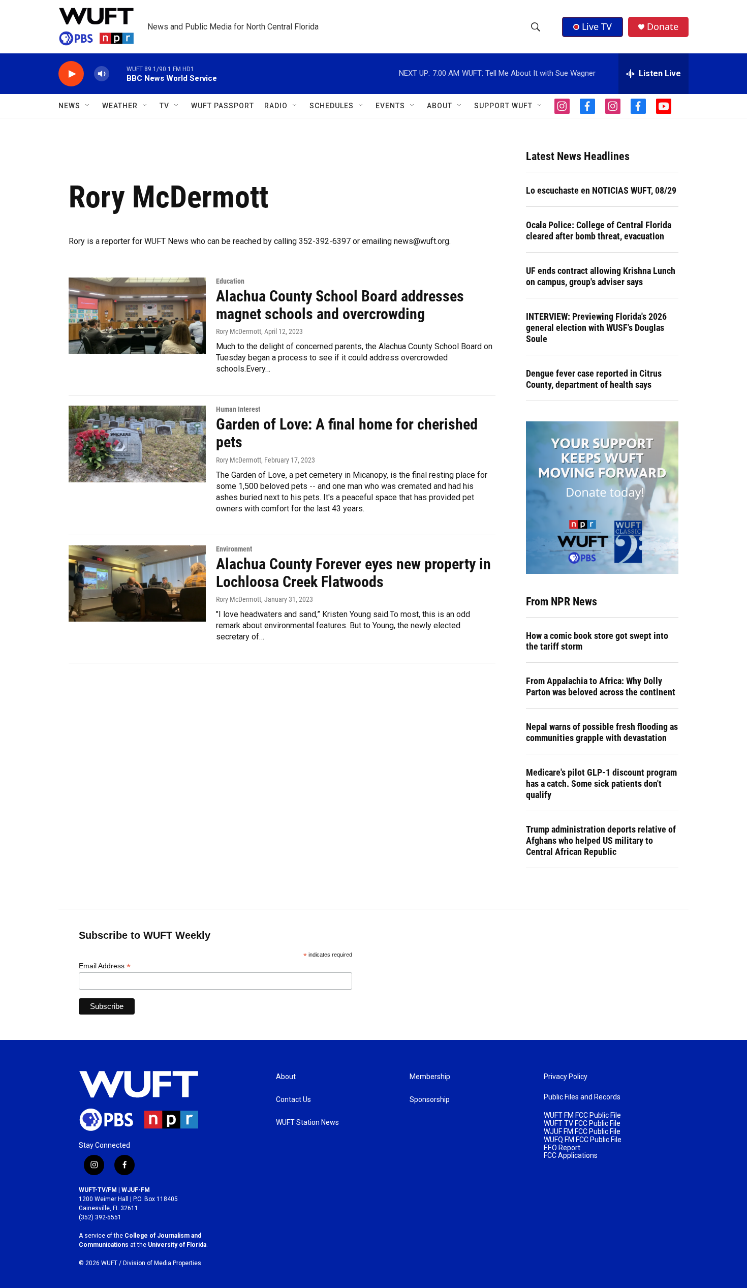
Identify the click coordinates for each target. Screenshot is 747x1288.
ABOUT (439, 106)
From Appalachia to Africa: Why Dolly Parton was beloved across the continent (600, 686)
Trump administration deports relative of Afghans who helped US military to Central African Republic (601, 840)
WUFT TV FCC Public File (582, 1123)
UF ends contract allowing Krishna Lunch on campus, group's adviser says (600, 276)
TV (164, 106)
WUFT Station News (307, 1122)
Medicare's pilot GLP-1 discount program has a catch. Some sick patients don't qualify (601, 783)
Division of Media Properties (162, 1263)
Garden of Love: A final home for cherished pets (347, 433)
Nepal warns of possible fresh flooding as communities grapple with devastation (602, 732)
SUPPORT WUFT (503, 106)
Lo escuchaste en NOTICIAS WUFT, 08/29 (601, 190)
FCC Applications (571, 1155)
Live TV (597, 26)
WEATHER (120, 106)
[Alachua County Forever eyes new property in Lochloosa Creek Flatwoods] (137, 583)
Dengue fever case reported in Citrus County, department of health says (594, 379)
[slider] (117, 73)
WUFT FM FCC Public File (582, 1115)
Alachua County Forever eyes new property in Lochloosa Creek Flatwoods (353, 573)
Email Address (105, 966)
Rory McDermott (238, 331)
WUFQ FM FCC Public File (582, 1140)
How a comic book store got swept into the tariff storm (597, 641)
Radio (276, 106)
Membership (430, 1077)
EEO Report (562, 1148)
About (286, 1077)
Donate (662, 26)
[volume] (101, 74)
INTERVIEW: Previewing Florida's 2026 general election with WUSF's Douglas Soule (596, 327)
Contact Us (293, 1099)
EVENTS (390, 106)
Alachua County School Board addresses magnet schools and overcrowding (340, 305)
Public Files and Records (582, 1097)
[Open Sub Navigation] (88, 106)
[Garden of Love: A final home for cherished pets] (137, 444)
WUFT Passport (222, 106)
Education (230, 281)
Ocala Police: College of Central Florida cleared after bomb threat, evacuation (598, 230)
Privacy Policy (565, 1077)
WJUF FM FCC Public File (582, 1132)
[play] (71, 74)
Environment (234, 549)
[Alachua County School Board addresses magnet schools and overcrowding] (137, 316)
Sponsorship (430, 1099)
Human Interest (238, 409)
